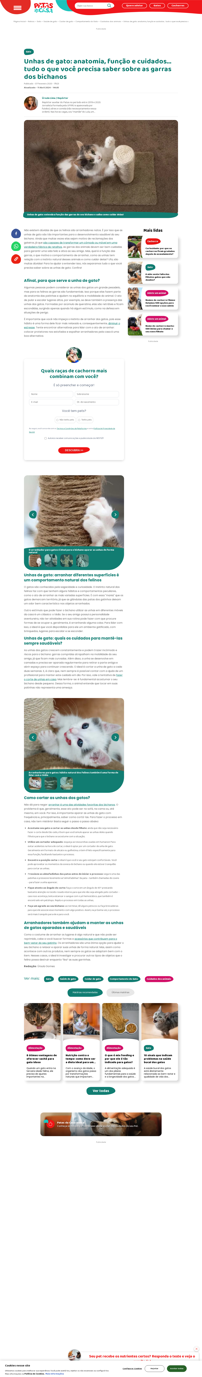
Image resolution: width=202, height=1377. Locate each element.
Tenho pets (86, 420)
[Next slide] (115, 514)
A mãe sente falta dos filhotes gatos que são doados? (158, 277)
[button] (36, 560)
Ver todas (101, 1091)
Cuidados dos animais (159, 979)
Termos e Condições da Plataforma (72, 428)
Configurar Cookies (132, 1368)
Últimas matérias (120, 992)
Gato (28, 52)
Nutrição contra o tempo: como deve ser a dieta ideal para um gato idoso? (80, 1060)
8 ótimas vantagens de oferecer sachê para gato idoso (42, 1059)
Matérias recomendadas (85, 992)
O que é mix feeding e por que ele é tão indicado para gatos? (119, 1059)
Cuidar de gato (93, 979)
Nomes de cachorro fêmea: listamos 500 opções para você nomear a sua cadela (160, 303)
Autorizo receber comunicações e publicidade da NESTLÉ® (76, 438)
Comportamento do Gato (124, 979)
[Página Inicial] (43, 8)
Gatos (157, 6)
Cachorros (178, 6)
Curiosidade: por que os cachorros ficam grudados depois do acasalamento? (160, 251)
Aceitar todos (176, 1368)
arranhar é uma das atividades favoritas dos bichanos (81, 804)
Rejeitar (154, 1368)
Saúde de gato (68, 979)
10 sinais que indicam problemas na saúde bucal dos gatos (158, 1059)
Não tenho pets (67, 420)
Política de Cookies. (34, 1373)
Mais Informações (54, 1373)
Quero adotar (134, 6)
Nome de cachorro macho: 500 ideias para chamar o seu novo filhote (160, 329)
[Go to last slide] (33, 514)
